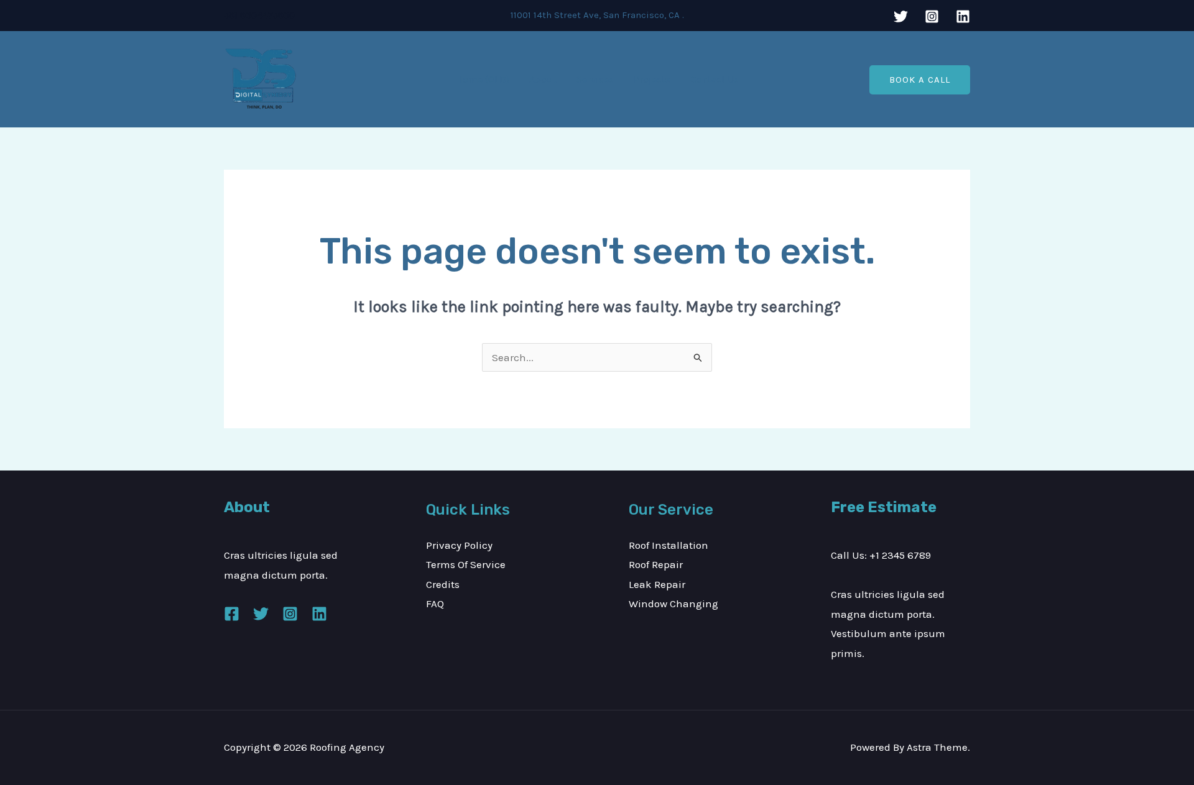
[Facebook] (231, 614)
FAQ (435, 603)
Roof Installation (668, 545)
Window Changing (673, 603)
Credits (443, 584)
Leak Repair (657, 584)
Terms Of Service (466, 564)
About (543, 79)
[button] (919, 79)
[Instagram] (932, 16)
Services (595, 79)
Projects (652, 79)
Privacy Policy (459, 545)
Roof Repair (656, 564)
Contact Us (714, 79)
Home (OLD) (482, 79)
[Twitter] (901, 16)
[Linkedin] (963, 16)
